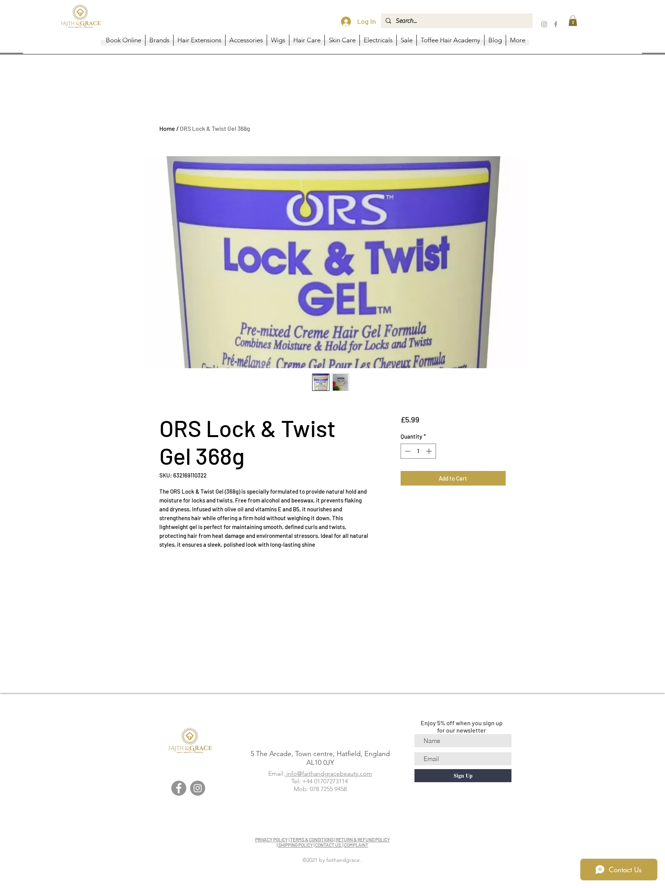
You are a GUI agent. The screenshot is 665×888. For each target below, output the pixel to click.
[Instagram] (544, 24)
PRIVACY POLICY (271, 839)
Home (167, 128)
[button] (572, 20)
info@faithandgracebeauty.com (328, 773)
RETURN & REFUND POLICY (363, 839)
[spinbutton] (418, 451)
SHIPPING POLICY (295, 845)
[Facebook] (556, 24)
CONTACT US (329, 845)
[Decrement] (407, 451)
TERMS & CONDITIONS (312, 839)
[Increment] (429, 451)
